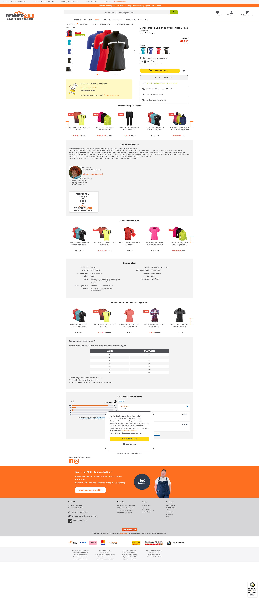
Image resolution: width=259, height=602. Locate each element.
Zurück (69, 24)
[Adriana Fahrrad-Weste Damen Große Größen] (129, 234)
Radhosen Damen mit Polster (80, 552)
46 (154, 62)
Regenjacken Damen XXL (129, 557)
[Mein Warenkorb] (247, 12)
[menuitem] (121, 12)
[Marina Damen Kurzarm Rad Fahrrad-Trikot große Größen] (155, 118)
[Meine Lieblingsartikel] (218, 12)
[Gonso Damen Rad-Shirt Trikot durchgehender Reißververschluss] (155, 315)
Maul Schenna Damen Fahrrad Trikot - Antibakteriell (129, 325)
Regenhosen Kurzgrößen (154, 554)
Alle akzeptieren (129, 439)
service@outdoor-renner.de (84, 516)
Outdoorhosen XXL (105, 552)
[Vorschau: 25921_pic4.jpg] (69, 60)
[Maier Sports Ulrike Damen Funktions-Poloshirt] (180, 315)
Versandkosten (124, 533)
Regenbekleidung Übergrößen (129, 554)
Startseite (84, 24)
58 (159, 62)
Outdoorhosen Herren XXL (105, 557)
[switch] (252, 595)
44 (148, 62)
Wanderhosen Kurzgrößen (129, 550)
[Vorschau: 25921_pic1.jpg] (69, 33)
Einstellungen (129, 444)
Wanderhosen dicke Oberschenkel (105, 559)
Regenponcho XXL (154, 552)
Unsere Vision (170, 505)
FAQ (143, 507)
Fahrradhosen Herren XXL (80, 554)
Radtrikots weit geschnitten (80, 557)
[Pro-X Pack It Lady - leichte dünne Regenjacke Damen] (104, 118)
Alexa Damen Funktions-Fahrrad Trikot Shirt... (79, 129)
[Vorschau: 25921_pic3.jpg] (69, 51)
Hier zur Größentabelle (88, 88)
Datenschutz (170, 512)
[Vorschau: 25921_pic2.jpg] (69, 42)
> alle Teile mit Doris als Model (92, 174)
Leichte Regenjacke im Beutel (154, 550)
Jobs (167, 516)
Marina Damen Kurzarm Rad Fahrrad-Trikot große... (154, 129)
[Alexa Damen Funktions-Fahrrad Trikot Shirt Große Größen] (79, 118)
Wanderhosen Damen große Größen (105, 554)
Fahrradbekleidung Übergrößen (80, 550)
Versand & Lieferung (148, 510)
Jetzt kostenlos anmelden (90, 490)
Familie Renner (146, 505)
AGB (167, 510)
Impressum (169, 514)
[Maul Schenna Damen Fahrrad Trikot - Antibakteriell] (129, 315)
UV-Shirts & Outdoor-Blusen (153, 557)
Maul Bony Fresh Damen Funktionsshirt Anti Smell (154, 244)
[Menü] (256, 582)
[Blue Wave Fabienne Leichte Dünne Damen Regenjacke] (180, 118)
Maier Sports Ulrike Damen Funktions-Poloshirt (179, 325)
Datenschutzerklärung (128, 431)
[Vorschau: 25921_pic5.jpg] (69, 69)
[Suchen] (174, 12)
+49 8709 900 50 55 (119, 2)
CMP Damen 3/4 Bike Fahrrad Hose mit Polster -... (129, 129)
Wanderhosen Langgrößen (129, 552)
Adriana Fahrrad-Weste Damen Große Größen (129, 244)
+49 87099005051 (80, 520)
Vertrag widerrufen (129, 530)
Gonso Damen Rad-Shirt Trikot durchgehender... (154, 325)
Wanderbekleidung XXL (105, 550)
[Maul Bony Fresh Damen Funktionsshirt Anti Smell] (155, 234)
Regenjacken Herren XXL (129, 559)
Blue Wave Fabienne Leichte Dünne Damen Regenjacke (179, 129)
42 (142, 62)
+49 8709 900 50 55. (112, 95)
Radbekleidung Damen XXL (80, 559)
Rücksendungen (146, 512)
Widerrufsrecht (170, 507)
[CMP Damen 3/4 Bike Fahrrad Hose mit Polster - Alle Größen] (129, 118)
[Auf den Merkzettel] (183, 71)
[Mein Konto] (231, 12)
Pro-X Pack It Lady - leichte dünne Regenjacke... (104, 129)
